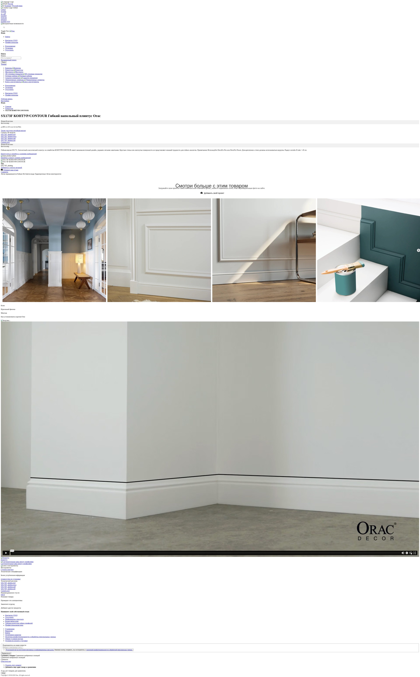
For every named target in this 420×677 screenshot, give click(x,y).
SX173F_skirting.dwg (8, 136)
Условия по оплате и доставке (16, 641)
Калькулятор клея (11, 621)
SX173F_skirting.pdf (8, 138)
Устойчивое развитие (13, 635)
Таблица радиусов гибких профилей (19, 623)
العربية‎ (3, 14)
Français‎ (4, 18)
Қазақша (8, 6)
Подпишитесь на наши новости (14, 645)
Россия (10, 4)
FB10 (3, 595)
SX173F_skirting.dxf (8, 134)
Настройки (5, 101)
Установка (9, 48)
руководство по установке (10, 579)
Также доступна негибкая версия (13, 131)
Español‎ (3, 16)
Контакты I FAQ (11, 40)
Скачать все (5, 142)
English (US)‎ (5, 22)
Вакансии (9, 631)
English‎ (3, 12)
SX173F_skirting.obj (8, 140)
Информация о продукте (14, 619)
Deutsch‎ (4, 20)
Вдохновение (10, 46)
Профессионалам (11, 42)
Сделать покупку (7, 570)
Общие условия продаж (14, 639)
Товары (3, 64)
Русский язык (17, 6)
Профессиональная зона (14, 625)
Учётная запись (6, 99)
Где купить (9, 50)
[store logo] (12, 31)
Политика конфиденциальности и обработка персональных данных (30, 637)
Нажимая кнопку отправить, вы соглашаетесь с (69, 650)
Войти (7, 37)
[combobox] (11, 58)
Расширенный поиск (8, 60)
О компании (9, 629)
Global (3, 10)
